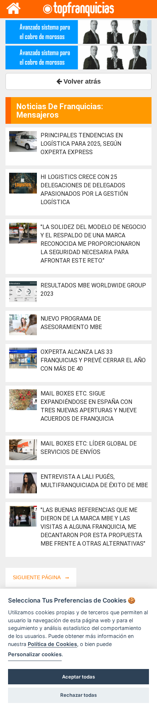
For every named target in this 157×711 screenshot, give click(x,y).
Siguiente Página (37, 577)
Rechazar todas (78, 695)
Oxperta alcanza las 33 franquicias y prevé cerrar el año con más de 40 (93, 360)
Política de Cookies (52, 644)
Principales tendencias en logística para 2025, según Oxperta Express (82, 144)
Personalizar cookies (35, 654)
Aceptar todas (78, 677)
